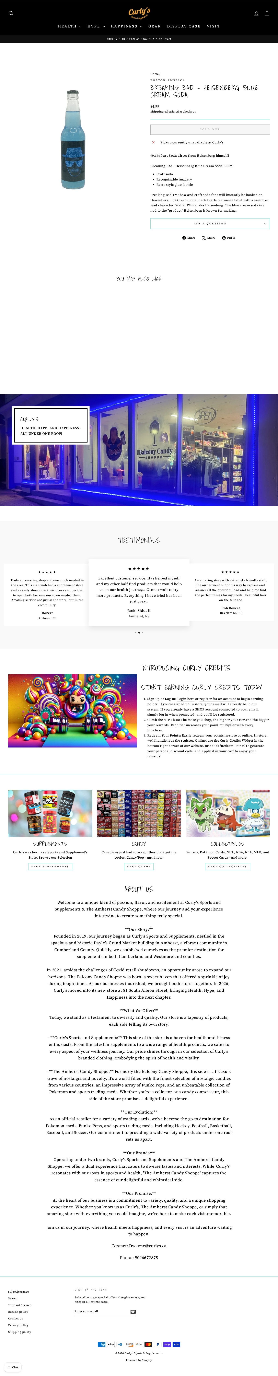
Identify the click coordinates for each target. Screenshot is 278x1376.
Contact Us (15, 1318)
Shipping (157, 112)
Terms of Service (19, 1305)
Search (13, 1298)
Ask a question (210, 223)
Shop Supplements (50, 866)
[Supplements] (50, 813)
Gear (154, 26)
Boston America (167, 80)
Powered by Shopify (139, 1360)
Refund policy (18, 1312)
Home (154, 74)
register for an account (217, 698)
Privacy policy (18, 1325)
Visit (213, 26)
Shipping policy (19, 1332)
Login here (185, 698)
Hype (95, 26)
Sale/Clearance (18, 1292)
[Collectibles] (228, 813)
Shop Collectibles (227, 866)
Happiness (125, 26)
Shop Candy (139, 866)
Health (68, 26)
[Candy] (139, 813)
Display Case (184, 26)
